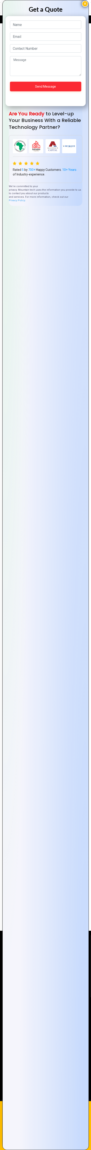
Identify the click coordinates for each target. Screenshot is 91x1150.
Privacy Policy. (17, 200)
